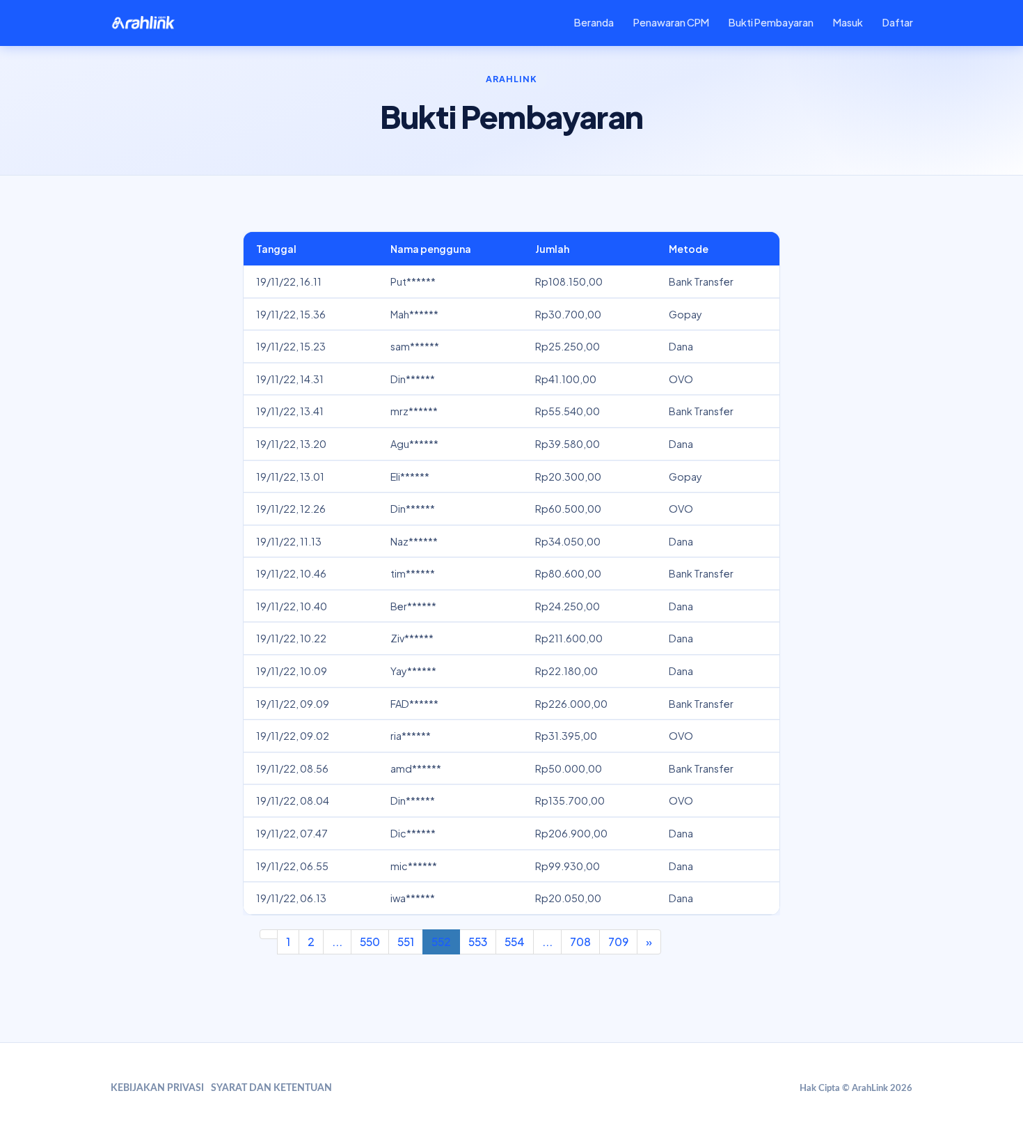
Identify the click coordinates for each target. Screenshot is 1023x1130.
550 (370, 941)
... (337, 941)
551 (405, 941)
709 (618, 941)
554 (515, 941)
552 (441, 941)
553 (477, 941)
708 (580, 941)
